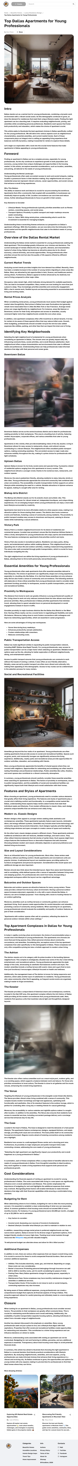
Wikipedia (19, 1238)
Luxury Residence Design (33, 13)
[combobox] (50, 4)
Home (6, 13)
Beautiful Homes (16, 13)
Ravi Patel (10, 32)
